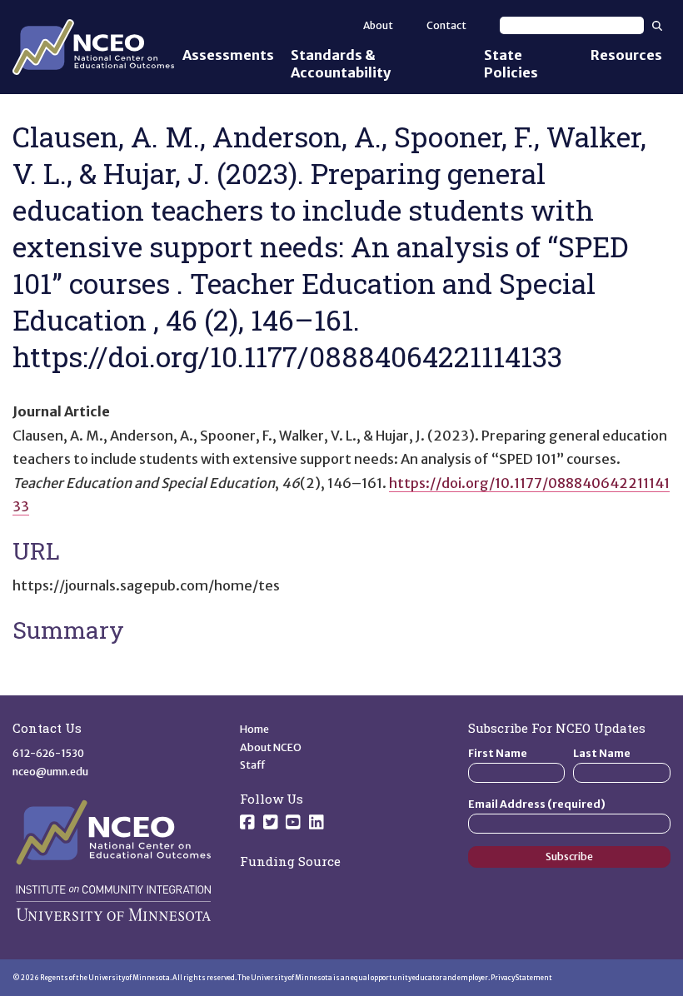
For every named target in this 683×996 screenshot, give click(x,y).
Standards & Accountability (341, 64)
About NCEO (271, 747)
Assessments (228, 55)
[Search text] (571, 25)
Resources (626, 55)
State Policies (511, 64)
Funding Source (290, 861)
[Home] (93, 47)
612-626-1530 (48, 753)
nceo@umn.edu (50, 771)
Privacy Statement (521, 978)
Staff (253, 765)
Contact (446, 25)
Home (254, 729)
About (378, 25)
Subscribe (569, 856)
